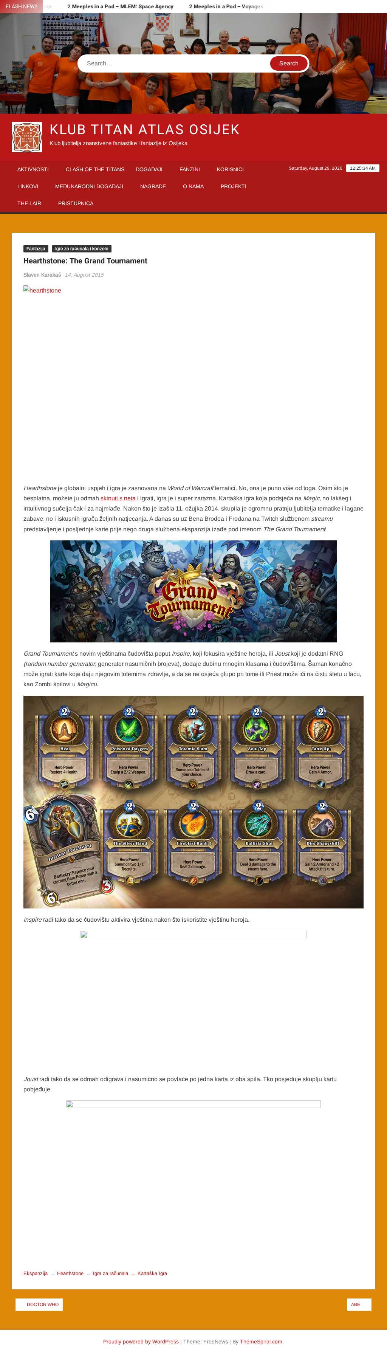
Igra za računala (110, 1273)
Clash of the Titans (95, 169)
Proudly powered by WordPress (141, 1342)
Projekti (233, 186)
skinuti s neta (118, 498)
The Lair (29, 203)
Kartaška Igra (152, 1273)
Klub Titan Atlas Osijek (145, 130)
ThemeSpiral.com (261, 1342)
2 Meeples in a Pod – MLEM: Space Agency (104, 7)
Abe (355, 1304)
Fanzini (190, 169)
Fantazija (35, 248)
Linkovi (27, 186)
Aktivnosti (33, 169)
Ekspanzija (35, 1273)
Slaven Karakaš (42, 275)
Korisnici (230, 169)
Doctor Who (43, 1304)
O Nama (193, 186)
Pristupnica (75, 203)
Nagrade (153, 186)
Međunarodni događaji (89, 186)
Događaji (149, 169)
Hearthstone (70, 1273)
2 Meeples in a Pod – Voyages (210, 7)
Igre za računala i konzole (81, 248)
